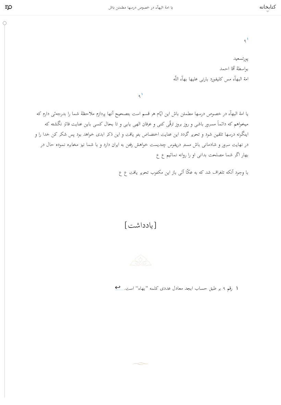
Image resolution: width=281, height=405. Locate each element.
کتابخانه (267, 7)
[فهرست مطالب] (7, 7)
